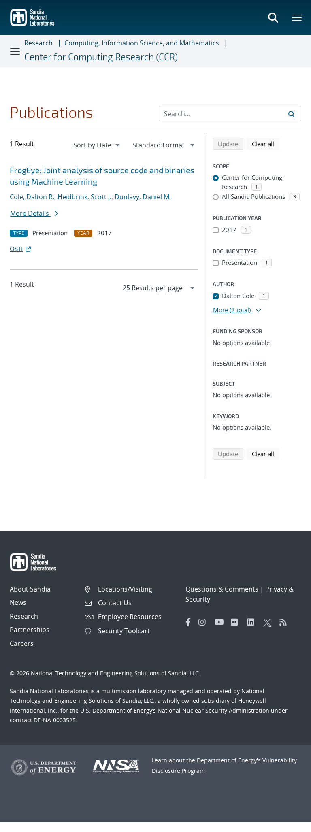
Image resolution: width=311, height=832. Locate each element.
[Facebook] (188, 622)
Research (38, 42)
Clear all (265, 143)
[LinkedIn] (253, 622)
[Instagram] (204, 622)
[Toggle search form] (273, 17)
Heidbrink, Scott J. (84, 196)
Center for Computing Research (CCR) (101, 56)
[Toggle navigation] (15, 51)
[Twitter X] (269, 622)
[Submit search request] (291, 113)
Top (287, 822)
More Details (30, 213)
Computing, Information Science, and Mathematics (141, 42)
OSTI (16, 249)
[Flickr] (237, 622)
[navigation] (97, 145)
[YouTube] (221, 622)
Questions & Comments (221, 589)
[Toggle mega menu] (297, 17)
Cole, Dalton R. (32, 196)
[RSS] (285, 622)
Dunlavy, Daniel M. (143, 196)
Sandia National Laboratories (49, 691)
